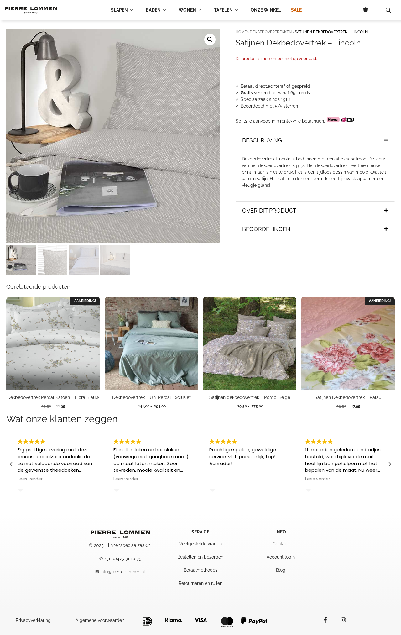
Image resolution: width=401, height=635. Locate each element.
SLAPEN (119, 10)
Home (241, 32)
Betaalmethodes (200, 570)
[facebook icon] (328, 620)
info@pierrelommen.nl (122, 571)
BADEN (153, 10)
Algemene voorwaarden (100, 620)
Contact (281, 543)
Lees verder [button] (30, 479)
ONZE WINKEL (266, 10)
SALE (296, 10)
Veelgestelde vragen (200, 543)
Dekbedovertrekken (271, 32)
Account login (281, 556)
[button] (210, 39)
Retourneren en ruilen (200, 583)
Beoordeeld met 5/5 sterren (269, 105)
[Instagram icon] (340, 620)
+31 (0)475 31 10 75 (122, 558)
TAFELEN (223, 10)
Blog (280, 570)
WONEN (187, 10)
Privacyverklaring (33, 620)
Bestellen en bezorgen (200, 556)
